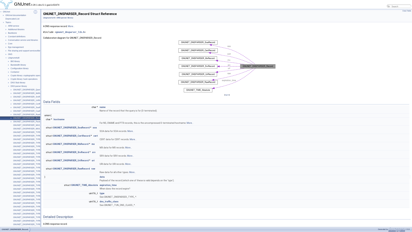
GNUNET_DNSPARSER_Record (27, 118)
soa (95, 127)
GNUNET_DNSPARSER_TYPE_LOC (29, 178)
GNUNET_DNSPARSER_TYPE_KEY (29, 171)
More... (71, 26)
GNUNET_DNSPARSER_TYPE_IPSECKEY (32, 210)
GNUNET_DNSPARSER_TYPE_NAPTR (30, 185)
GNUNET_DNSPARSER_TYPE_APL (29, 199)
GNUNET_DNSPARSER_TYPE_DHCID (30, 224)
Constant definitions (16, 36)
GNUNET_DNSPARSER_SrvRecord (29, 97)
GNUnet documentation (15, 15)
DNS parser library (19, 86)
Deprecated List (12, 19)
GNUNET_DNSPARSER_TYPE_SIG (29, 168)
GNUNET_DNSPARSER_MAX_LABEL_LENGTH (34, 125)
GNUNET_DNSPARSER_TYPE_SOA (29, 146)
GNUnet (6, 12)
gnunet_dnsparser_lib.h (70, 32)
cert (95, 136)
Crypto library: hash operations (24, 79)
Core (10, 44)
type (102, 193)
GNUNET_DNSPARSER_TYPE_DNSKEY (31, 221)
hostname (59, 119)
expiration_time (108, 185)
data (102, 177)
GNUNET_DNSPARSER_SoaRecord (29, 107)
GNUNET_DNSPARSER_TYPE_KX (28, 189)
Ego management (16, 47)
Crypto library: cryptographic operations (28, 75)
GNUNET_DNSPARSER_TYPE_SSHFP (30, 207)
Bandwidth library (18, 65)
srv (93, 152)
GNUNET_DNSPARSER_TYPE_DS (29, 203)
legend (227, 95)
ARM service (13, 26)
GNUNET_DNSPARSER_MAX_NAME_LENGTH (34, 129)
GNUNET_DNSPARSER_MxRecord (29, 93)
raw (93, 168)
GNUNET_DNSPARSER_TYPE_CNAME (31, 143)
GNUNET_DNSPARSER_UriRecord (29, 100)
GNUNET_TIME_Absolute (84, 185)
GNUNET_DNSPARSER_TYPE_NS (29, 139)
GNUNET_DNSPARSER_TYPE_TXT (29, 157)
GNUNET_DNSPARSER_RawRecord (29, 114)
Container (15, 72)
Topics (8, 22)
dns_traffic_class (109, 201)
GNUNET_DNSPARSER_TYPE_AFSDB (30, 164)
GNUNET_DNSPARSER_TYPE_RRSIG (30, 214)
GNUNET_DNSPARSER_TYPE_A (28, 136)
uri (93, 160)
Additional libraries (16, 29)
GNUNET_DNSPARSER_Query (27, 90)
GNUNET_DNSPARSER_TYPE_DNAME (31, 196)
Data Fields (407, 11)
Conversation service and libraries (23, 40)
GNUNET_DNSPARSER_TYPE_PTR (29, 150)
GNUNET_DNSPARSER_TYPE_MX (29, 153)
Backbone (12, 33)
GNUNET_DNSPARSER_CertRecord (29, 104)
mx (93, 144)
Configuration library (19, 68)
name (102, 107)
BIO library (15, 61)
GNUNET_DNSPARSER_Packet (27, 122)
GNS (10, 54)
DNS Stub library (18, 83)
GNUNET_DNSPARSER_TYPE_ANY (29, 132)
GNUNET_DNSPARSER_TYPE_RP (29, 161)
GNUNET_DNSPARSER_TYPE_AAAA (30, 175)
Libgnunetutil (13, 58)
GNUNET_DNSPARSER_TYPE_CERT (30, 192)
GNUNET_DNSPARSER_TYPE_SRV (29, 182)
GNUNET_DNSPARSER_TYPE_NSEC (30, 217)
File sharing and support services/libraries (26, 51)
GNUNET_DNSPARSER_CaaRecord (29, 111)
